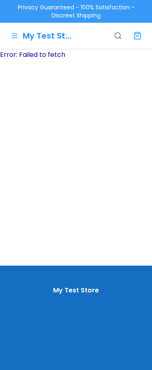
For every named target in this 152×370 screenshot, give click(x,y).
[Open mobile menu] (14, 36)
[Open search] (118, 36)
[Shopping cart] (137, 36)
